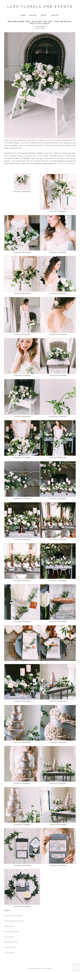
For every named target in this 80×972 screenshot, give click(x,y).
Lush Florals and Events (40, 6)
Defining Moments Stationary (14, 921)
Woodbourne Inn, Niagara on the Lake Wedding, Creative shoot (40, 23)
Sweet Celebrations (11, 942)
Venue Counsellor (10, 947)
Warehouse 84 (9, 926)
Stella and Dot (9, 953)
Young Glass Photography (66, 163)
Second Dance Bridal (11, 931)
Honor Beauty (9, 937)
